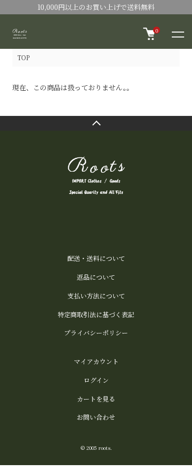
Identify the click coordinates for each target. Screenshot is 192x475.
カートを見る (96, 398)
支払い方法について (96, 295)
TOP (23, 57)
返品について (96, 277)
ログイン (96, 380)
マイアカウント (96, 361)
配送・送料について (96, 258)
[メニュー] (177, 34)
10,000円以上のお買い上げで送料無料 (96, 7)
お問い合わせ (96, 417)
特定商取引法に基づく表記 (96, 314)
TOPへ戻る (96, 123)
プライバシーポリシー (96, 332)
